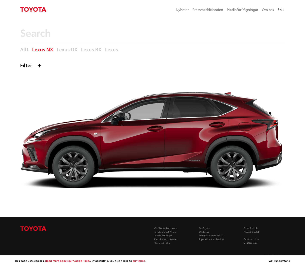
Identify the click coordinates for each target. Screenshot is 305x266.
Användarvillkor (252, 238)
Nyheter (182, 9)
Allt (24, 49)
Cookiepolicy (250, 242)
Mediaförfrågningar (242, 9)
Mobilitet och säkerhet (165, 239)
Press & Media (251, 227)
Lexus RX (91, 49)
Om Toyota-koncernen (165, 227)
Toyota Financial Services (211, 239)
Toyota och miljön (163, 235)
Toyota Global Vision (165, 231)
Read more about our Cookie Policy (67, 260)
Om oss (268, 9)
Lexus (111, 49)
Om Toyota (204, 227)
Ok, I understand (279, 260)
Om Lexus (204, 231)
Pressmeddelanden (207, 9)
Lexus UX (67, 49)
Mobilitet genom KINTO (211, 235)
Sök (280, 9)
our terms (139, 260)
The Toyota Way (162, 242)
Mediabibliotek (251, 231)
